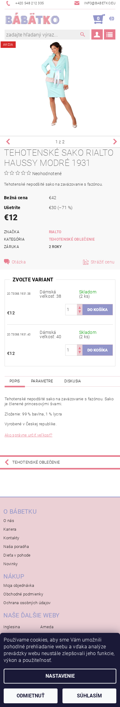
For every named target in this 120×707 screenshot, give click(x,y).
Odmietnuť (31, 696)
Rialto (55, 232)
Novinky (10, 564)
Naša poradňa (16, 546)
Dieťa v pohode (16, 555)
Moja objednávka (18, 585)
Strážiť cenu (103, 261)
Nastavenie (60, 676)
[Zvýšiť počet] (79, 307)
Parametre (42, 381)
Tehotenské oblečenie (72, 239)
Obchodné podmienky (23, 594)
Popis (15, 381)
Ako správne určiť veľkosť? (28, 435)
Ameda (47, 627)
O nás (8, 520)
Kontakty (11, 538)
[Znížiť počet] (79, 312)
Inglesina (11, 627)
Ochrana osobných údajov (26, 602)
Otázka (19, 261)
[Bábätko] (32, 19)
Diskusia (72, 381)
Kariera (9, 529)
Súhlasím (89, 696)
